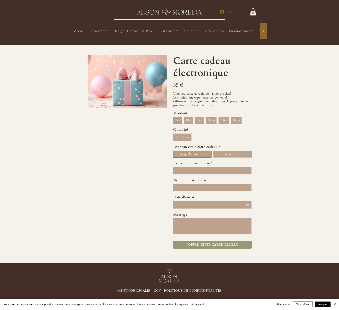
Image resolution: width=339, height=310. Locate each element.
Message (180, 214)
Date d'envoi (183, 197)
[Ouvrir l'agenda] (248, 205)
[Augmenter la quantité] (188, 137)
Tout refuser (303, 304)
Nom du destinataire (190, 180)
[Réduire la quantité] (176, 137)
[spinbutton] (182, 137)
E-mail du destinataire (192, 163)
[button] (253, 12)
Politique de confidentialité (189, 304)
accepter (323, 304)
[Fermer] (335, 304)
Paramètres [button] (283, 304)
